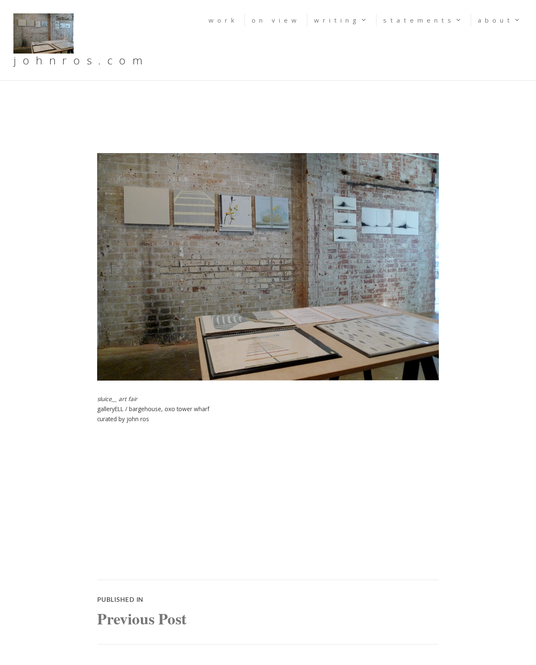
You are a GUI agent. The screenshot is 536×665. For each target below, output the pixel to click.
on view (276, 20)
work (223, 20)
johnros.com (81, 60)
